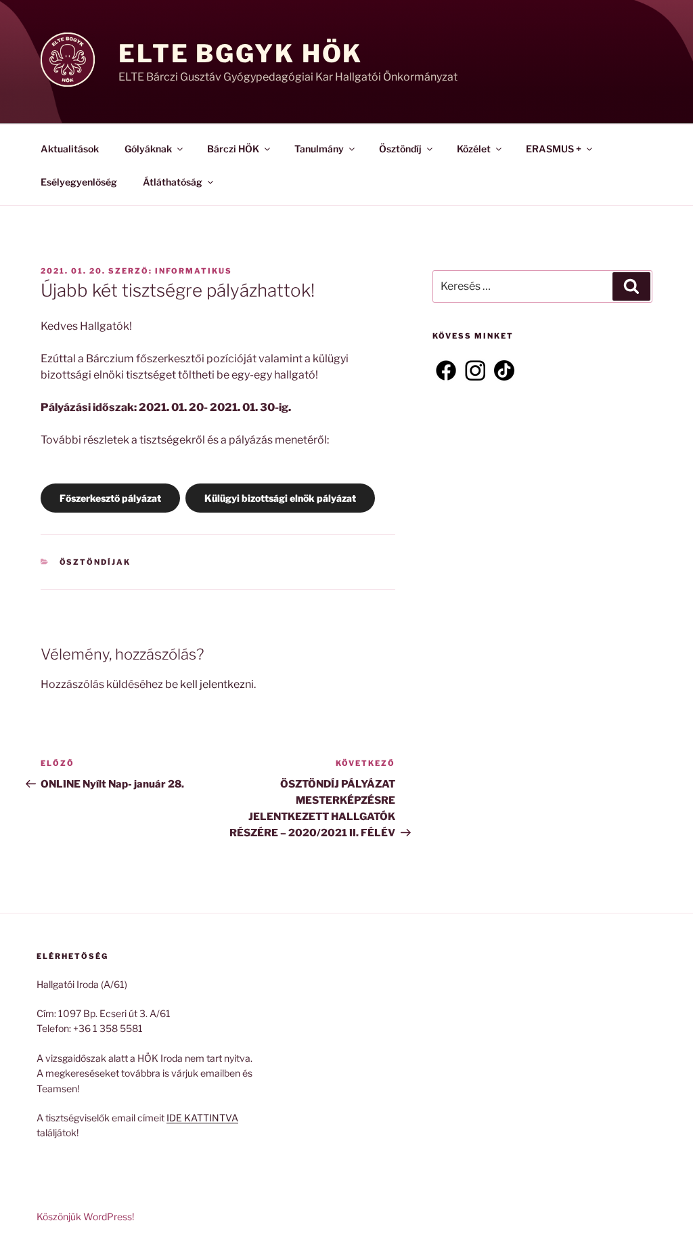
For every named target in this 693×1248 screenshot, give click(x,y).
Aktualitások (70, 148)
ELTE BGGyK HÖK (240, 53)
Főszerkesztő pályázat (110, 498)
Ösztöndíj (400, 148)
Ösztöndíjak (95, 562)
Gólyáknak (148, 148)
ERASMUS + (553, 148)
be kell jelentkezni (209, 684)
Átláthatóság (172, 182)
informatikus (193, 271)
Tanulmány (319, 148)
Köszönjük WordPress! (85, 1216)
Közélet (474, 148)
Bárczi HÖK (233, 148)
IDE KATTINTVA (202, 1117)
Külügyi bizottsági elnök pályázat (280, 498)
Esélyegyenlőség (79, 182)
